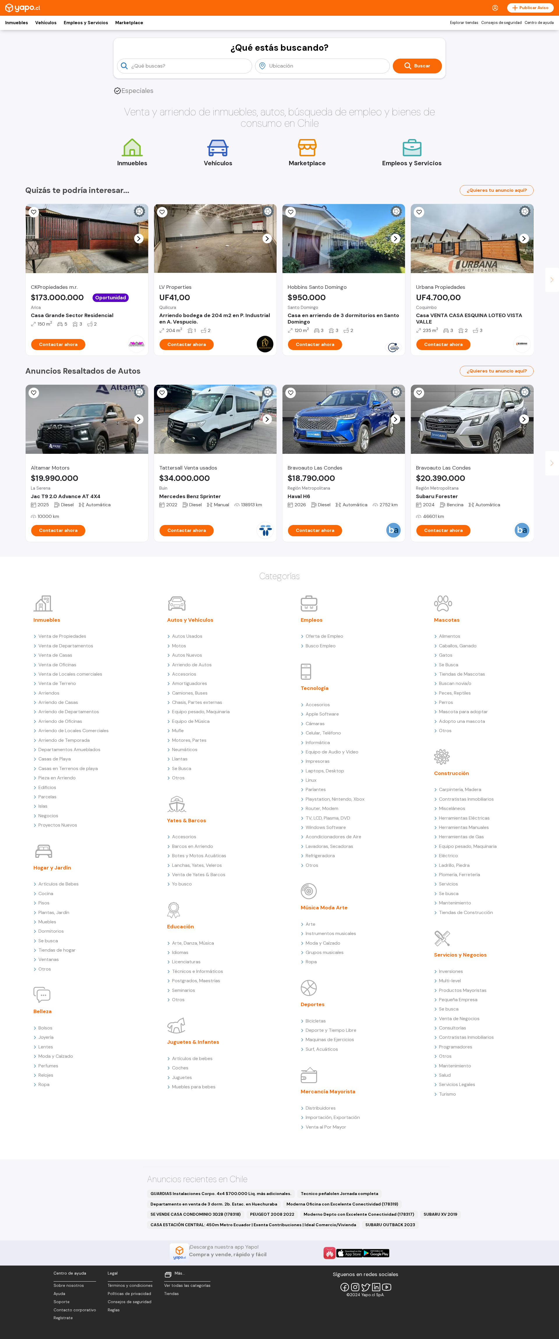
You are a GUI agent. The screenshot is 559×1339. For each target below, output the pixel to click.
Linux (311, 780)
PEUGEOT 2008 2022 (272, 1214)
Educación (180, 926)
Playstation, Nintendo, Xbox (335, 799)
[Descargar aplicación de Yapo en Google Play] (376, 1253)
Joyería (46, 1037)
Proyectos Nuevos (57, 825)
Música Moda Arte (324, 907)
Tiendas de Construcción (466, 912)
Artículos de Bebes (58, 884)
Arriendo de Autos (192, 665)
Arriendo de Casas (58, 702)
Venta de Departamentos (65, 646)
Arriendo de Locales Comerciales (73, 731)
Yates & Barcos (186, 820)
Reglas (114, 1310)
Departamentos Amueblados (69, 749)
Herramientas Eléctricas (464, 818)
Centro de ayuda (539, 22)
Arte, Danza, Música (193, 943)
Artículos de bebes (192, 1058)
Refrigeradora (320, 856)
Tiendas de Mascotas (462, 674)
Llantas (179, 759)
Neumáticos (184, 749)
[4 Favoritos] (162, 393)
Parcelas (47, 797)
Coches (180, 1068)
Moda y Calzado (55, 1056)
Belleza (42, 1011)
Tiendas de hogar (57, 950)
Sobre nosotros (69, 1285)
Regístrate (63, 1317)
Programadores (455, 1047)
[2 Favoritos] (290, 212)
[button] (138, 238)
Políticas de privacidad (129, 1293)
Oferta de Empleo (324, 636)
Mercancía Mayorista (328, 1091)
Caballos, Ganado (458, 646)
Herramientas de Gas (461, 837)
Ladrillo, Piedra (454, 865)
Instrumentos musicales (331, 933)
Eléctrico (448, 856)
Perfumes (48, 1066)
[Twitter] (365, 1287)
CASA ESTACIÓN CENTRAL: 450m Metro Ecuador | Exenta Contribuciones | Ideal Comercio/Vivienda (253, 1224)
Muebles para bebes (193, 1087)
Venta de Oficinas (57, 665)
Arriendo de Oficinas (60, 721)
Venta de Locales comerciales (70, 674)
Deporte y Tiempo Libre (331, 1030)
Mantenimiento (455, 903)
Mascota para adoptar (463, 712)
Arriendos (48, 693)
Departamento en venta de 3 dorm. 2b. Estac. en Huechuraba (214, 1204)
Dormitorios (51, 931)
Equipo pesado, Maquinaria (201, 712)
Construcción (451, 773)
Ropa (43, 1084)
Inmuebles (16, 23)
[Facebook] (344, 1287)
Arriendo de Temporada (64, 740)
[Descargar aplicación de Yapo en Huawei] (329, 1253)
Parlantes (316, 789)
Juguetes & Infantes (193, 1041)
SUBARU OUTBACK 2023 (390, 1224)
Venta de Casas (55, 655)
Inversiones (451, 971)
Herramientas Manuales (464, 827)
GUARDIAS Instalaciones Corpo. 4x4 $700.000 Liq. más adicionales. (221, 1193)
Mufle (178, 731)
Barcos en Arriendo (192, 846)
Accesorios (184, 674)
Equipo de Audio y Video (332, 752)
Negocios (48, 816)
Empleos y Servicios (86, 23)
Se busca (48, 941)
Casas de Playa (54, 759)
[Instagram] (355, 1287)
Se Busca (181, 768)
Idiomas (180, 952)
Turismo (447, 1094)
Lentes (45, 1047)
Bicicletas (316, 1021)
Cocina (45, 893)
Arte (310, 924)
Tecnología (315, 688)
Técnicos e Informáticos (197, 971)
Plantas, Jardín (53, 912)
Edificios (47, 787)
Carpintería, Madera (460, 789)
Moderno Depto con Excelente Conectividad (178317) (359, 1214)
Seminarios (183, 990)
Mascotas (447, 619)
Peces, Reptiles (455, 693)
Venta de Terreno (57, 683)
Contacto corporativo (75, 1310)
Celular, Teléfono (323, 733)
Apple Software (322, 714)
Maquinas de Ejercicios (330, 1039)
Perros (446, 702)
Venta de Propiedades (62, 636)
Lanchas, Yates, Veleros (197, 865)
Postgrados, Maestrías (196, 981)
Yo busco (182, 884)
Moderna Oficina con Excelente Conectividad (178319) (342, 1204)
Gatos (445, 655)
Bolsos (45, 1028)
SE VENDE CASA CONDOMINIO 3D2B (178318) (196, 1214)
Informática (318, 742)
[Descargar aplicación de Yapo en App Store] (349, 1253)
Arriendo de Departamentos (68, 712)
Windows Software (326, 827)
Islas (42, 806)
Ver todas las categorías (187, 1285)
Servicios (448, 884)
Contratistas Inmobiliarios (466, 799)
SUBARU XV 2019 (440, 1214)
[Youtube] (386, 1287)
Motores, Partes (189, 740)
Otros (44, 969)
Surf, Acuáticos (322, 1049)
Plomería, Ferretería (459, 874)
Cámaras (315, 724)
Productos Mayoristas (463, 990)
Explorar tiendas (464, 22)
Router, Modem (322, 808)
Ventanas (48, 959)
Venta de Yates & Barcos (198, 874)
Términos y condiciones (130, 1285)
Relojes (45, 1075)
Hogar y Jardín (52, 867)
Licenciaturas (186, 962)
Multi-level (450, 981)
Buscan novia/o (455, 683)
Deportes (313, 1004)
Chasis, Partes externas (197, 702)
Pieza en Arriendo (57, 778)
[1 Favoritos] (290, 393)
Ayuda (59, 1293)
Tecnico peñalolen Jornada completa (339, 1193)
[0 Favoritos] (34, 212)
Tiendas (171, 1293)
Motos (179, 646)
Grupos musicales (325, 952)
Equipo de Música (191, 721)
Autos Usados (187, 636)
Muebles (47, 922)
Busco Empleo (321, 646)
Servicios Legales (457, 1084)
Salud (445, 1075)
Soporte (62, 1301)
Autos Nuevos (187, 655)
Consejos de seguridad (501, 22)
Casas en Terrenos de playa (68, 768)
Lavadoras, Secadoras (329, 846)
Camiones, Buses (190, 693)
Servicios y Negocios (460, 954)
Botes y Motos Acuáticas (199, 856)
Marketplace (129, 23)
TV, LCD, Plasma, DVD (328, 818)
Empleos (312, 619)
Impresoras (318, 761)
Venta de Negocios (459, 1018)
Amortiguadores (189, 683)
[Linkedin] (376, 1287)
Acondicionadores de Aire (333, 837)
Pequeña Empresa (458, 1000)
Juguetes (182, 1077)
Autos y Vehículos (190, 619)
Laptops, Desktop (325, 771)
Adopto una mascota (462, 721)
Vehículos (45, 23)
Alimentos (449, 636)
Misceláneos (452, 808)
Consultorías (452, 1028)
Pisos (43, 903)
